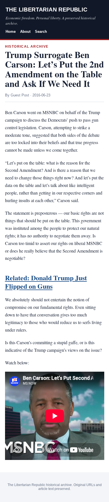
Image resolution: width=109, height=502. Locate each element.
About (25, 31)
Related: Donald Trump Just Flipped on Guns (46, 282)
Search (41, 31)
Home (11, 31)
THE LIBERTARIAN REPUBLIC (46, 9)
